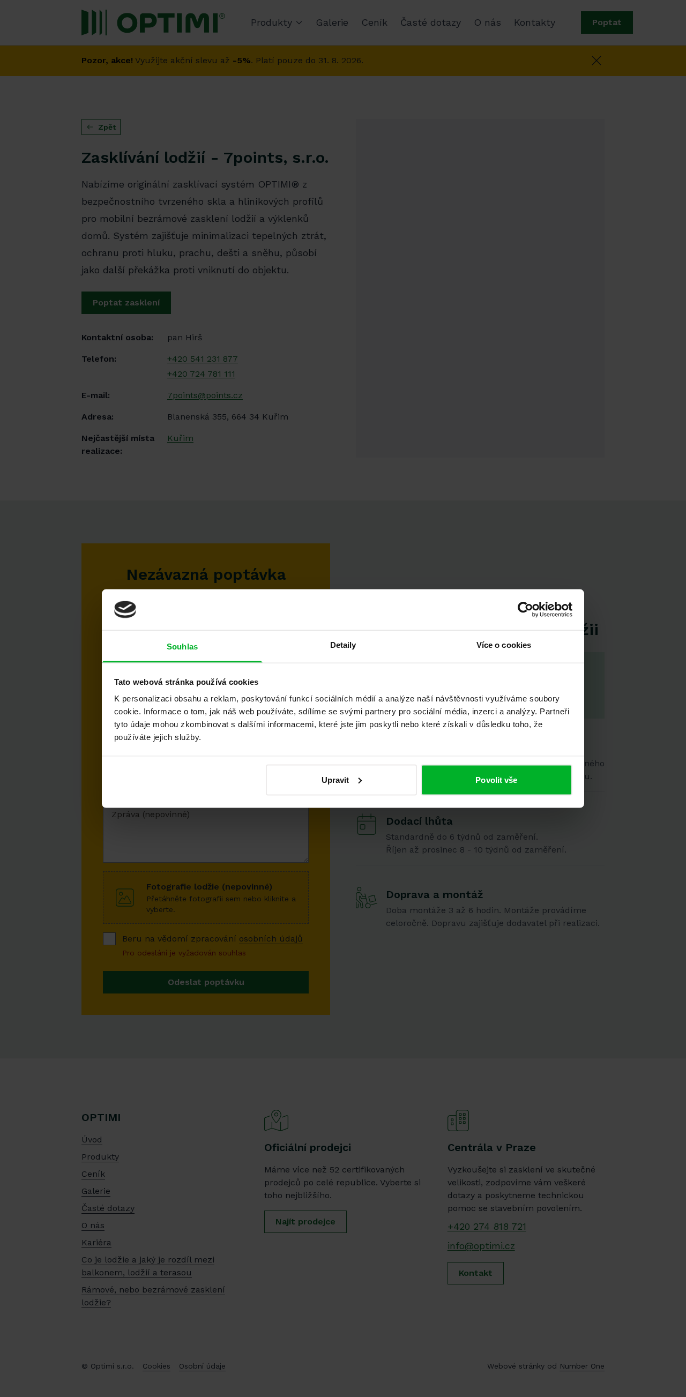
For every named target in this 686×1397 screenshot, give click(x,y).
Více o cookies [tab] (503, 644)
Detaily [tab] (343, 644)
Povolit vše (496, 779)
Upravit (335, 779)
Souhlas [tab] (182, 646)
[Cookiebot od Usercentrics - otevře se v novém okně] (525, 609)
